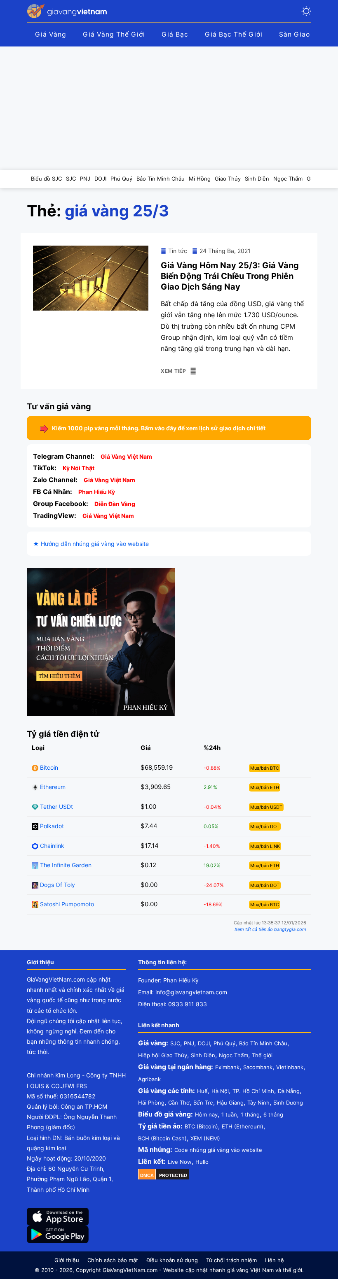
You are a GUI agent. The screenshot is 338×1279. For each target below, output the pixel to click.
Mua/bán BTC (264, 768)
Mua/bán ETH (264, 787)
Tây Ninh (258, 1102)
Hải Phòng (151, 1102)
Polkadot (51, 825)
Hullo (202, 1161)
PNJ (189, 1043)
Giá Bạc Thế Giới (234, 34)
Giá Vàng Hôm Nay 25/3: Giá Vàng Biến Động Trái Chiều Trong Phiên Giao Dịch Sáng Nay (230, 276)
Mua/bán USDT (266, 807)
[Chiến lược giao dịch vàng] (101, 641)
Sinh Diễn (203, 1055)
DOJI (204, 1043)
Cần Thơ (179, 1102)
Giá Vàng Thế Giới (114, 34)
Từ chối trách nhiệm (231, 1260)
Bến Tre (203, 1102)
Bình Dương (288, 1102)
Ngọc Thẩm (233, 1055)
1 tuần (229, 1114)
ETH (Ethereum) (242, 1126)
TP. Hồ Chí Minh (253, 1091)
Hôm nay (206, 1114)
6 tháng (273, 1114)
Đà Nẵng (289, 1091)
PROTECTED (173, 1175)
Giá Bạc (175, 34)
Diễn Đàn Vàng (114, 503)
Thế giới (262, 1055)
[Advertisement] (169, 108)
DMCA (147, 1175)
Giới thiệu (66, 1260)
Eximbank (227, 1067)
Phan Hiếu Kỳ (96, 491)
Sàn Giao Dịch (303, 34)
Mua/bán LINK (265, 846)
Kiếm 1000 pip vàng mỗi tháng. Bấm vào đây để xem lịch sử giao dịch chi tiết (158, 428)
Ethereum (52, 786)
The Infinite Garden (65, 864)
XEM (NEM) (205, 1138)
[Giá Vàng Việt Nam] (68, 11)
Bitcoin (48, 767)
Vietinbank (289, 1067)
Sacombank (257, 1067)
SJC (175, 1043)
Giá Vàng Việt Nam (126, 456)
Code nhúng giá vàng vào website (218, 1150)
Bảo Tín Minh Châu (263, 1043)
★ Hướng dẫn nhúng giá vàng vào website (91, 543)
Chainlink (51, 845)
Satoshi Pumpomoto (66, 904)
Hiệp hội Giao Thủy (162, 1055)
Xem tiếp (173, 371)
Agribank (149, 1079)
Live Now (180, 1161)
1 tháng (250, 1114)
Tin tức (177, 250)
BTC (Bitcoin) (201, 1126)
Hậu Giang (230, 1102)
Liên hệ (274, 1260)
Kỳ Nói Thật (78, 467)
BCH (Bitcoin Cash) (162, 1138)
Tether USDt (55, 806)
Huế (202, 1091)
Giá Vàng (50, 34)
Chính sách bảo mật (112, 1260)
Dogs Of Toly (56, 884)
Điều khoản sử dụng (172, 1260)
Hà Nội (220, 1091)
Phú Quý (224, 1043)
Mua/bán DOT (264, 826)
